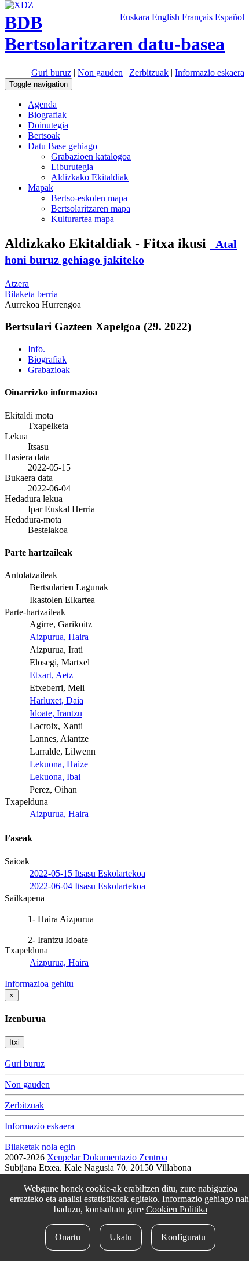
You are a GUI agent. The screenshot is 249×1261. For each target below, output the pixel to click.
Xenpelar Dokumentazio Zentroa (107, 1157)
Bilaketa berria (31, 294)
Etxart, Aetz (51, 675)
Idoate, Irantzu (56, 713)
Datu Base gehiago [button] (62, 146)
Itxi (14, 1042)
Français (197, 17)
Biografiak (47, 115)
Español (229, 17)
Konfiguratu (183, 1237)
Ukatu (120, 1237)
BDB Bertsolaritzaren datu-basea (115, 33)
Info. (36, 349)
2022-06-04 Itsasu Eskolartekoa (87, 886)
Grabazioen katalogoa (91, 156)
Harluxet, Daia (56, 700)
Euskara (134, 17)
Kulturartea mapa (82, 219)
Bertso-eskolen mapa (89, 198)
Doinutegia (48, 125)
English (166, 17)
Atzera (17, 284)
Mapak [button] (40, 188)
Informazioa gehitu (39, 984)
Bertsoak (44, 135)
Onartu (67, 1237)
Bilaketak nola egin (40, 1147)
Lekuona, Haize (59, 764)
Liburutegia (72, 167)
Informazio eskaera (209, 72)
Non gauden (100, 72)
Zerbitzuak (149, 72)
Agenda (42, 104)
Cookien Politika (176, 1209)
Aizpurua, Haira (59, 637)
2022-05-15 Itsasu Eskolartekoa (87, 873)
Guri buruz (51, 72)
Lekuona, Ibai (55, 777)
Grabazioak (49, 370)
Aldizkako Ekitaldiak (90, 177)
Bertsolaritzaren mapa (90, 208)
